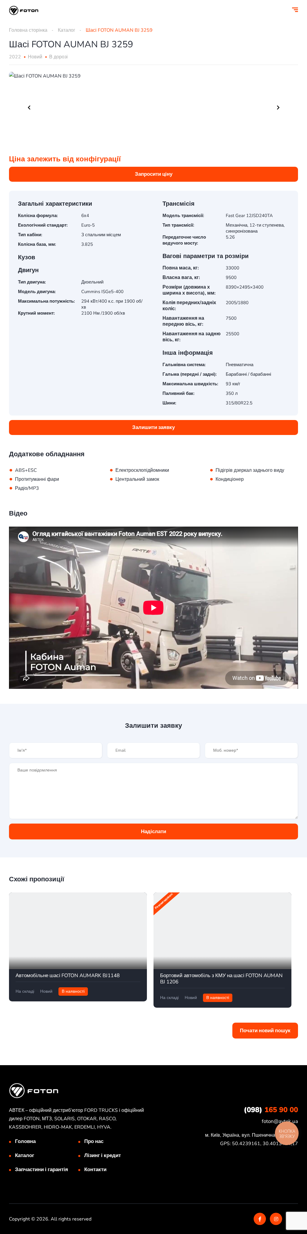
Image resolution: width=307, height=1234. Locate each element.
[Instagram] (276, 1219)
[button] (153, 174)
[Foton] (23, 10)
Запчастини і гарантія (41, 1169)
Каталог (66, 30)
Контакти (95, 1169)
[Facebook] (260, 1219)
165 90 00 (271, 1110)
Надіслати (153, 831)
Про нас (93, 1141)
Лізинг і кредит (102, 1155)
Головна (25, 1141)
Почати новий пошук (265, 1030)
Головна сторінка (28, 30)
